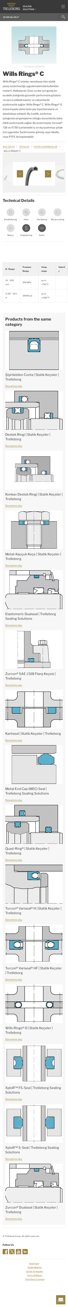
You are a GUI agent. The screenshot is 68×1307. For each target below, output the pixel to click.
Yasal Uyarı (34, 1263)
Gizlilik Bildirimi (35, 1267)
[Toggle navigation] (61, 6)
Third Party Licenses (34, 1279)
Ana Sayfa (9, 146)
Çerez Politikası (34, 1275)
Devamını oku (13, 386)
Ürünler (24, 146)
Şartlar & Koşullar (34, 1271)
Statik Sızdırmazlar (45, 146)
